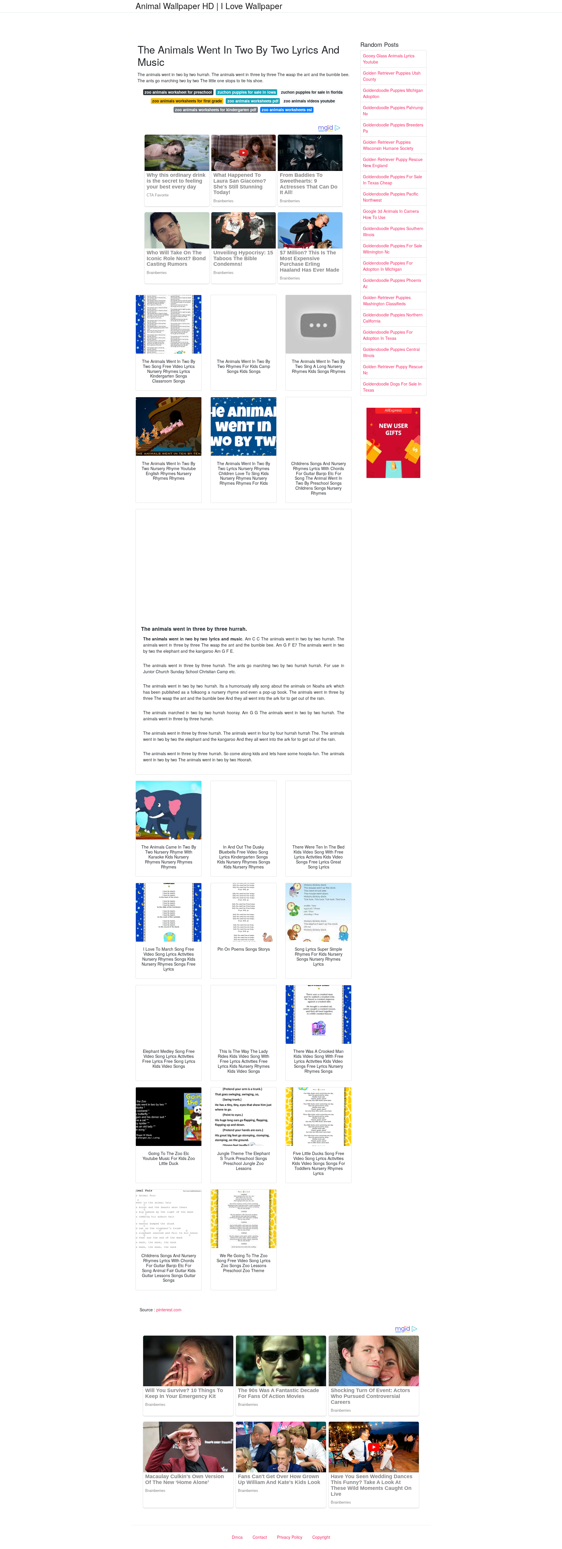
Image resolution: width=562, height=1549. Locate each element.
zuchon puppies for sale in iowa (246, 92)
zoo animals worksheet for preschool (178, 92)
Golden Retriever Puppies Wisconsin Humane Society (388, 145)
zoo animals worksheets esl (287, 109)
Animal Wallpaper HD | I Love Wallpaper (209, 5)
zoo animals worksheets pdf (252, 101)
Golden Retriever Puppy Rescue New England (393, 162)
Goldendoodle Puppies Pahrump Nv (393, 110)
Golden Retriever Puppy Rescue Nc (393, 370)
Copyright (321, 1537)
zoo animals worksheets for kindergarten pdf (215, 109)
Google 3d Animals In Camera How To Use (391, 214)
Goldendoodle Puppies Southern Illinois (393, 231)
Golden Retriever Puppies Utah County (392, 76)
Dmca (237, 1537)
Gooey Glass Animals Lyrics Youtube (388, 59)
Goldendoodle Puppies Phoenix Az (392, 283)
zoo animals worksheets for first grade (187, 101)
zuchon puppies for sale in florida (311, 92)
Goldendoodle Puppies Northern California (393, 318)
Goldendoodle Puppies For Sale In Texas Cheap (392, 180)
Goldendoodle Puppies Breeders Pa (393, 128)
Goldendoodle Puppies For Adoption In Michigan (388, 266)
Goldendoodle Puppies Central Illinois (391, 352)
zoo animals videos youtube (309, 101)
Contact (260, 1537)
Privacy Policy (289, 1537)
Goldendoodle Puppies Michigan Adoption (393, 93)
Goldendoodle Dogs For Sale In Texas (392, 387)
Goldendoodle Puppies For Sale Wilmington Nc (392, 249)
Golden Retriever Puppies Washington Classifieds (387, 300)
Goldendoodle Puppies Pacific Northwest (390, 197)
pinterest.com (168, 1309)
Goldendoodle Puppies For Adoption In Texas (388, 335)
